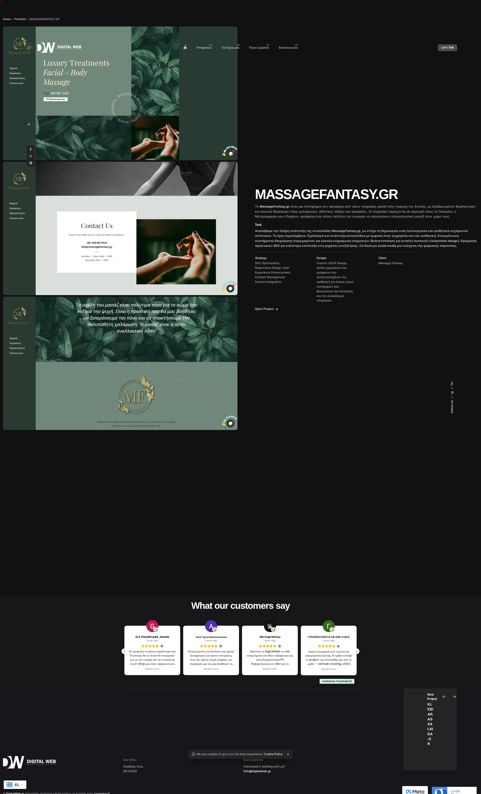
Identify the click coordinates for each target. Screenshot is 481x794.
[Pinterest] (30, 163)
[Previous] (444, 696)
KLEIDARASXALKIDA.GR (430, 724)
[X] (30, 156)
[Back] (29, 124)
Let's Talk (447, 47)
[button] (356, 651)
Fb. (452, 383)
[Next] (454, 696)
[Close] (288, 754)
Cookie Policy (273, 754)
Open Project (264, 308)
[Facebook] (30, 149)
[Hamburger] (29, 47)
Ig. (452, 392)
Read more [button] (152, 669)
